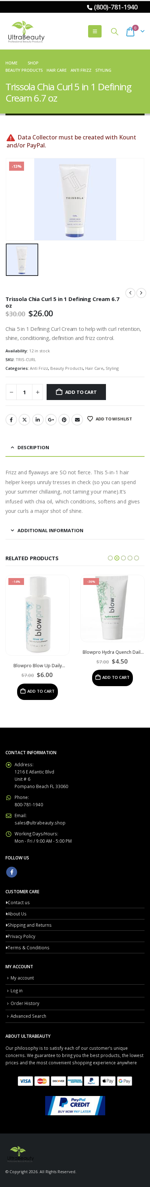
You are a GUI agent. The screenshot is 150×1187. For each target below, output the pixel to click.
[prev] (130, 293)
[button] (95, 31)
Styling (112, 368)
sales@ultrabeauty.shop (40, 823)
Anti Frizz (39, 368)
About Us (17, 914)
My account (22, 978)
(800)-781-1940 (115, 7)
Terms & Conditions (29, 947)
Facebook (11, 420)
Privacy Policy (21, 936)
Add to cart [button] (41, 691)
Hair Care (94, 368)
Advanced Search (28, 1016)
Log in (17, 990)
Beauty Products (66, 368)
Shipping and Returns (30, 925)
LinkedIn (38, 420)
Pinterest (64, 420)
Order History (25, 1003)
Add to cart (81, 392)
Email (77, 420)
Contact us (19, 902)
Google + (51, 420)
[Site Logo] (25, 31)
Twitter (24, 420)
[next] (141, 293)
